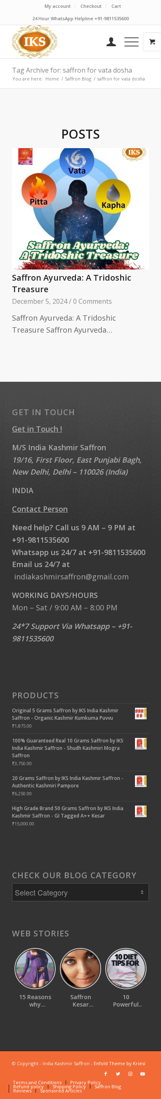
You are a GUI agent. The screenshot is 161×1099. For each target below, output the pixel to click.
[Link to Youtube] (143, 1074)
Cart (116, 6)
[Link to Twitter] (118, 1074)
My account (58, 6)
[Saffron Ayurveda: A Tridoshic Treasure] (80, 209)
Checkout (91, 6)
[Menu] (127, 41)
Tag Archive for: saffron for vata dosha (72, 70)
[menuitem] (57, 6)
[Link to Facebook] (105, 1074)
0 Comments (92, 301)
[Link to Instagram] (130, 1074)
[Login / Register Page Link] (107, 41)
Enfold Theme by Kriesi (119, 1063)
